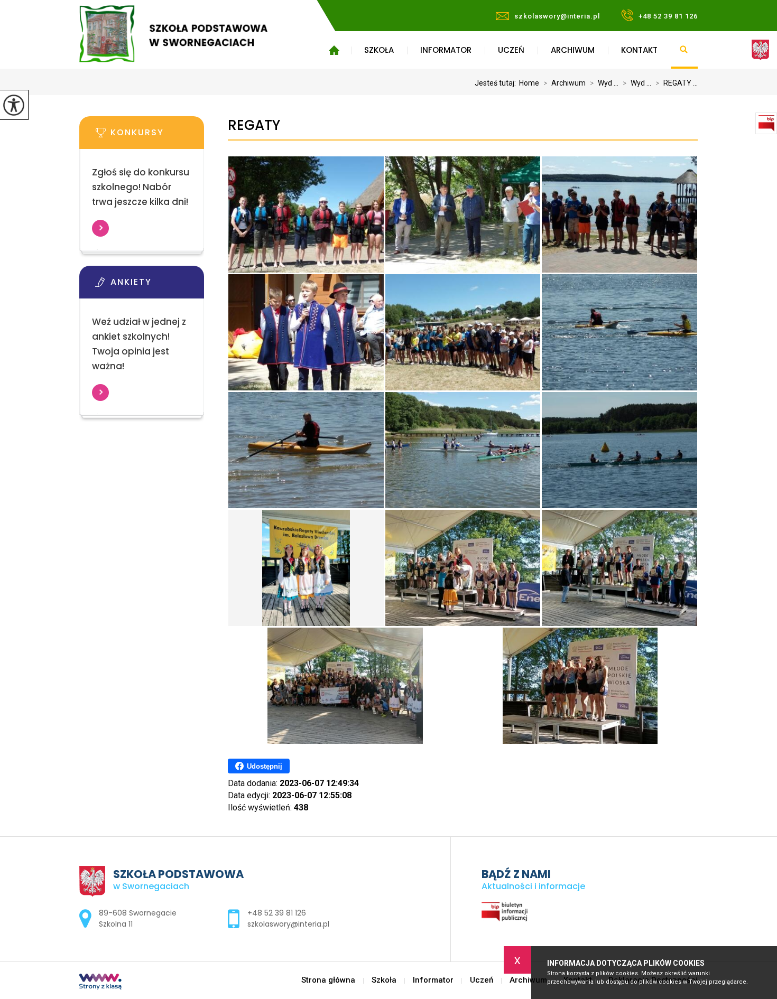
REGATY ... (676, 83)
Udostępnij (264, 766)
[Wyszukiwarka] (684, 50)
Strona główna (334, 50)
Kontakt (639, 49)
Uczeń (511, 49)
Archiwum (573, 49)
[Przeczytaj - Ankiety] (157, 285)
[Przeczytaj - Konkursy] (157, 136)
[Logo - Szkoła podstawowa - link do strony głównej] (189, 33)
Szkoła (379, 49)
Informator (445, 49)
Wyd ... (604, 83)
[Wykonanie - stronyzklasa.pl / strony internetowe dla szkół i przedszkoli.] (100, 983)
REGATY (254, 125)
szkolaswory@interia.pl (557, 16)
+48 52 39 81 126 (668, 16)
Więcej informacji (100, 228)
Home (529, 83)
